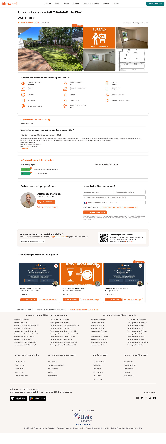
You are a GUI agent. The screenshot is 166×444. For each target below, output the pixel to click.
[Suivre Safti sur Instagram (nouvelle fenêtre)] (137, 398)
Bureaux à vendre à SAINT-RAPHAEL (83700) (51, 309)
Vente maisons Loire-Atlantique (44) (25, 342)
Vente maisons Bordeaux (99, 342)
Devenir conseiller (155, 3)
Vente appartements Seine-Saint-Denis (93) (64, 334)
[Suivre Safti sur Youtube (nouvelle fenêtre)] (150, 398)
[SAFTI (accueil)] (9, 3)
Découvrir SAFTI (129, 376)
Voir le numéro (48, 202)
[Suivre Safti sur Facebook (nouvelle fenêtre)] (146, 398)
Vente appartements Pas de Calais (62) (62, 336)
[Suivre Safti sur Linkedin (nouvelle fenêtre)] (141, 398)
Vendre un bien (19, 365)
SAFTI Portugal (98, 376)
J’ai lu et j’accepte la (111, 207)
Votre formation (128, 368)
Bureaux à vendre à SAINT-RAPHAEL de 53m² (84, 309)
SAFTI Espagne (98, 372)
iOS (126, 241)
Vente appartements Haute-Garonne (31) (63, 345)
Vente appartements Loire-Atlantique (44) (63, 342)
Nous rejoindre (128, 361)
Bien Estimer (97, 368)
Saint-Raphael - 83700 (30, 23)
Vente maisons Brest (97, 334)
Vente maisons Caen (97, 328)
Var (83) (30, 309)
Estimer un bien (19, 368)
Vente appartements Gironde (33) (61, 339)
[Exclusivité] (50, 49)
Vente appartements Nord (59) (60, 323)
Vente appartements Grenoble (137, 323)
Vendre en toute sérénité (56, 365)
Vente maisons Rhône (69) (22, 328)
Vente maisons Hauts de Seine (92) (25, 331)
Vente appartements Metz (135, 339)
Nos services (52, 361)
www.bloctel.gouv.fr (88, 219)
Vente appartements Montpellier (137, 342)
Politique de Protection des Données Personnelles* (119, 207)
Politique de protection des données (97, 428)
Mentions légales (78, 428)
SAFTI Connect (53, 368)
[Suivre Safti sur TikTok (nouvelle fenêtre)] (154, 398)
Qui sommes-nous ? (99, 361)
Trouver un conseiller (21, 376)
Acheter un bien (20, 361)
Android (131, 241)
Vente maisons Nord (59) (22, 323)
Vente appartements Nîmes (136, 325)
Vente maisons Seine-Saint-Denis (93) (26, 334)
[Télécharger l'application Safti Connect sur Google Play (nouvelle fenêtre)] (37, 398)
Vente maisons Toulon (98, 345)
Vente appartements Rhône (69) (60, 328)
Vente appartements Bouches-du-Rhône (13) (64, 325)
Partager (137, 23)
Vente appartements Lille (135, 345)
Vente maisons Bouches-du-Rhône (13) (26, 325)
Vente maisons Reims (98, 323)
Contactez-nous (53, 376)
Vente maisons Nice (97, 325)
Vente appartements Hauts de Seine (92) (63, 331)
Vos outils (127, 372)
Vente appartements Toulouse (137, 331)
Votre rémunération (130, 365)
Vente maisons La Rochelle (99, 336)
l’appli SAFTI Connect (59, 237)
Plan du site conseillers (64, 428)
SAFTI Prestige (98, 379)
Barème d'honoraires (118, 428)
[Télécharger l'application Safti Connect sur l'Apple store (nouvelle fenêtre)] (18, 398)
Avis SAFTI (51, 372)
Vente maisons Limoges (98, 339)
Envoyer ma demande (96, 212)
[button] (39, 274)
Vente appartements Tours (135, 328)
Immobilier (20, 309)
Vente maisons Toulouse (99, 331)
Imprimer (128, 23)
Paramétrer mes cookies (134, 428)
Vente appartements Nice (135, 334)
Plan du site (51, 428)
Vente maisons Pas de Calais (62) (24, 336)
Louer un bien (19, 372)
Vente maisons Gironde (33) (23, 339)
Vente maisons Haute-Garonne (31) (25, 345)
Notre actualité (97, 365)
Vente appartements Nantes (136, 336)
